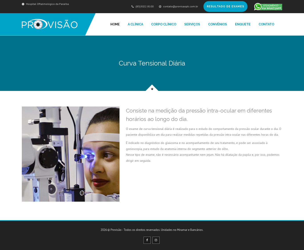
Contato (266, 24)
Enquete (243, 24)
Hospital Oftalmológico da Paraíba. (47, 4)
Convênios (217, 24)
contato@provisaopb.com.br (180, 6)
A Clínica (135, 24)
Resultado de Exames (225, 6)
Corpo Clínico (163, 24)
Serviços (192, 24)
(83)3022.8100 (144, 6)
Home (115, 24)
